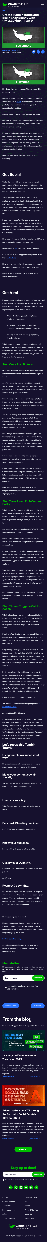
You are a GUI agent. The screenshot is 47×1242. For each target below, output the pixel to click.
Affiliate (5, 1197)
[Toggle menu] (42, 5)
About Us (28, 1214)
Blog (26, 1201)
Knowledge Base (8, 1210)
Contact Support (8, 1201)
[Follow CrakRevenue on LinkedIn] (31, 1187)
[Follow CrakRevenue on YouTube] (26, 1187)
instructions (11, 258)
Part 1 (19, 102)
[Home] (15, 5)
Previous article (10, 1006)
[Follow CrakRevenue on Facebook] (36, 1187)
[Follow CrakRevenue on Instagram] (21, 1187)
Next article (38, 1006)
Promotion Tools (31, 1197)
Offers (4, 1214)
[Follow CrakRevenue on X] (16, 1187)
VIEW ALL (23, 1149)
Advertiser (6, 1206)
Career (27, 1206)
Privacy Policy (30, 1218)
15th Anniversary (8, 1218)
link (16, 248)
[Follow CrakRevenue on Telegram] (11, 1187)
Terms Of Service (31, 1210)
